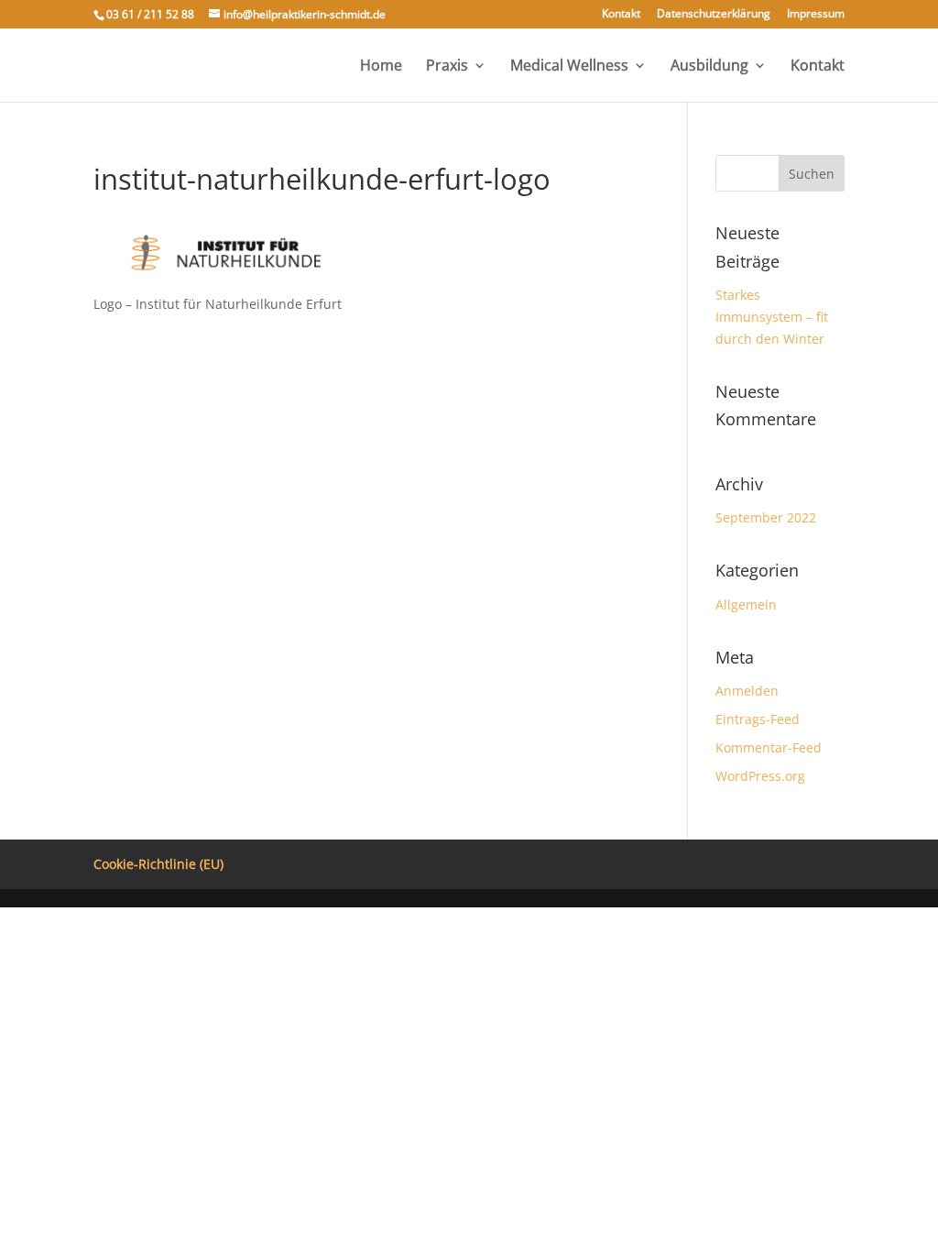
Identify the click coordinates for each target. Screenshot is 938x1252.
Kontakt (621, 14)
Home (381, 67)
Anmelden (747, 690)
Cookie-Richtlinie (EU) (158, 864)
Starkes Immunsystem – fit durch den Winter (771, 316)
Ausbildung (709, 67)
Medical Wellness (569, 67)
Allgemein (746, 604)
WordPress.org (760, 776)
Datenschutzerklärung (713, 14)
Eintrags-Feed (757, 719)
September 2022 (765, 517)
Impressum (816, 14)
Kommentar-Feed (768, 747)
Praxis (447, 67)
